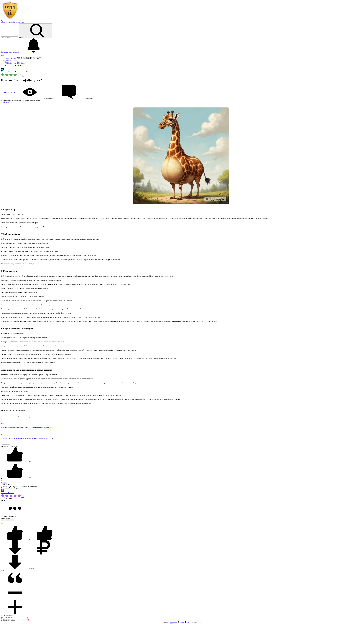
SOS (6, 65)
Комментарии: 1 (6, 484)
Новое (8, 62)
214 (27, 619)
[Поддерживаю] (15, 539)
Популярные (5, 488)
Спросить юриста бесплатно (10, 52)
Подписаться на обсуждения (27, 486)
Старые (16, 488)
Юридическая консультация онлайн (12, 22)
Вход (2, 55)
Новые (11, 488)
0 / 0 (3, 479)
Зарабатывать (5, 102)
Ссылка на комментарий (8, 516)
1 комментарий (5, 445)
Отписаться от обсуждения (9, 486)
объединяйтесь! (19, 21)
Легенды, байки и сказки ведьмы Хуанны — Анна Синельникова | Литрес (26, 428)
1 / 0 (2, 462)
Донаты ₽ (4, 483)
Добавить (181, 622)
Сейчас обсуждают (11, 60)
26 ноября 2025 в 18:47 (8, 92)
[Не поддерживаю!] (45, 539)
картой (31, 568)
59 (28, 617)
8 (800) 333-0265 (36, 57)
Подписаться (5, 481)
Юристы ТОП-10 (10, 58)
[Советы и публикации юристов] (10, 19)
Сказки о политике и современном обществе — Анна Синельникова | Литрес (27, 438)
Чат (3, 520)
